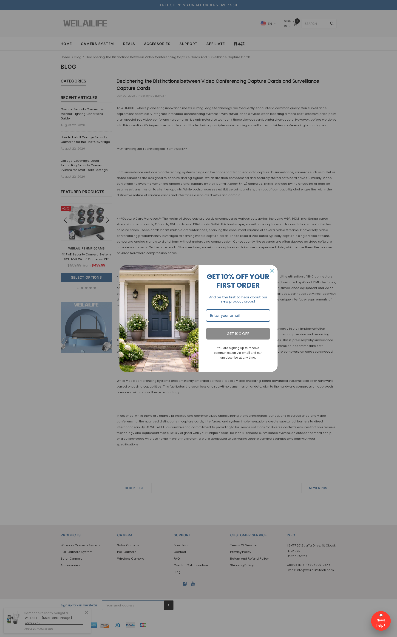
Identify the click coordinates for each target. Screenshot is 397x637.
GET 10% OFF (238, 333)
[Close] (272, 270)
